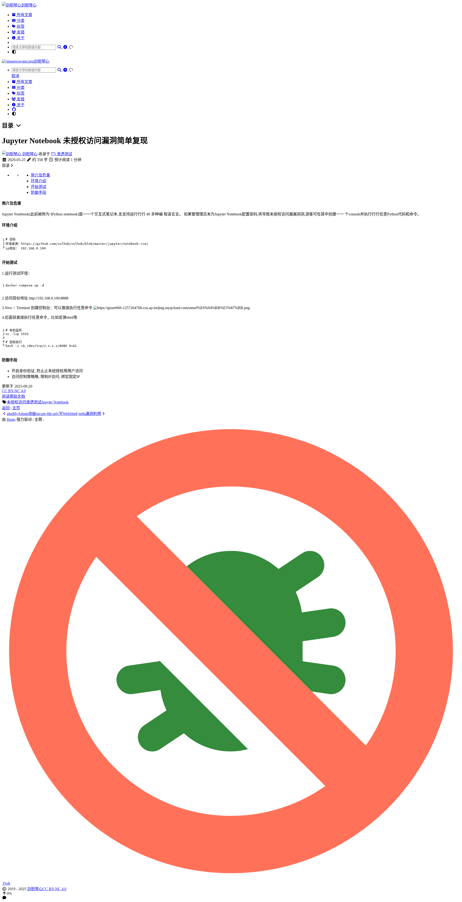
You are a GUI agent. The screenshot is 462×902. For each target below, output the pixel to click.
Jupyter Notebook (55, 402)
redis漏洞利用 (89, 414)
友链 (20, 32)
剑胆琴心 (29, 154)
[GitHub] (14, 109)
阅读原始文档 (13, 396)
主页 (16, 408)
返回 (6, 408)
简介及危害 (40, 175)
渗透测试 (64, 154)
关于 (20, 38)
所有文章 (24, 15)
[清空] (66, 47)
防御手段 (38, 192)
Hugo (11, 419)
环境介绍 (38, 181)
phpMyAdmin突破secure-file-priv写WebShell (42, 414)
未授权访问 (16, 402)
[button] (231, 893)
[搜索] (60, 47)
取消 (15, 76)
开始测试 (38, 187)
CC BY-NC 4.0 (14, 391)
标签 (20, 26)
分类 (20, 21)
